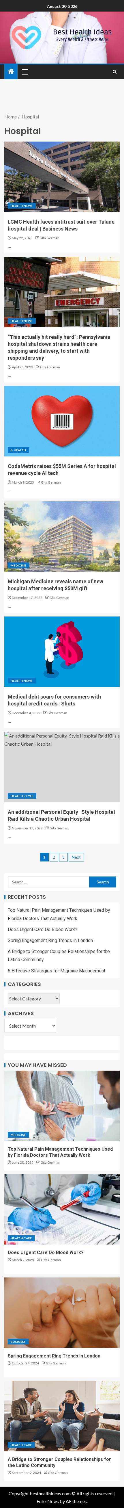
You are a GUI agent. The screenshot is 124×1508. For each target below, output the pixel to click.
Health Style (22, 796)
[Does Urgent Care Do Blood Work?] (62, 1209)
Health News (22, 205)
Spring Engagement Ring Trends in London (50, 940)
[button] (24, 71)
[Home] (11, 71)
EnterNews (48, 1501)
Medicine (18, 565)
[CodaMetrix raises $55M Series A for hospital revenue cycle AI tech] (62, 421)
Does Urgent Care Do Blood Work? (42, 929)
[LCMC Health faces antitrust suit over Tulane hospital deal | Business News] (62, 177)
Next (76, 857)
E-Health (18, 450)
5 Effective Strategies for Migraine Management (56, 971)
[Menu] (24, 71)
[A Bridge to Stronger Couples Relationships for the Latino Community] (62, 1416)
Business (18, 1341)
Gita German (49, 238)
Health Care (21, 1238)
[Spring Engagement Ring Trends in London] (62, 1312)
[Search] (114, 71)
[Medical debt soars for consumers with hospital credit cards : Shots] (62, 651)
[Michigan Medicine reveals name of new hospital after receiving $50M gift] (62, 536)
